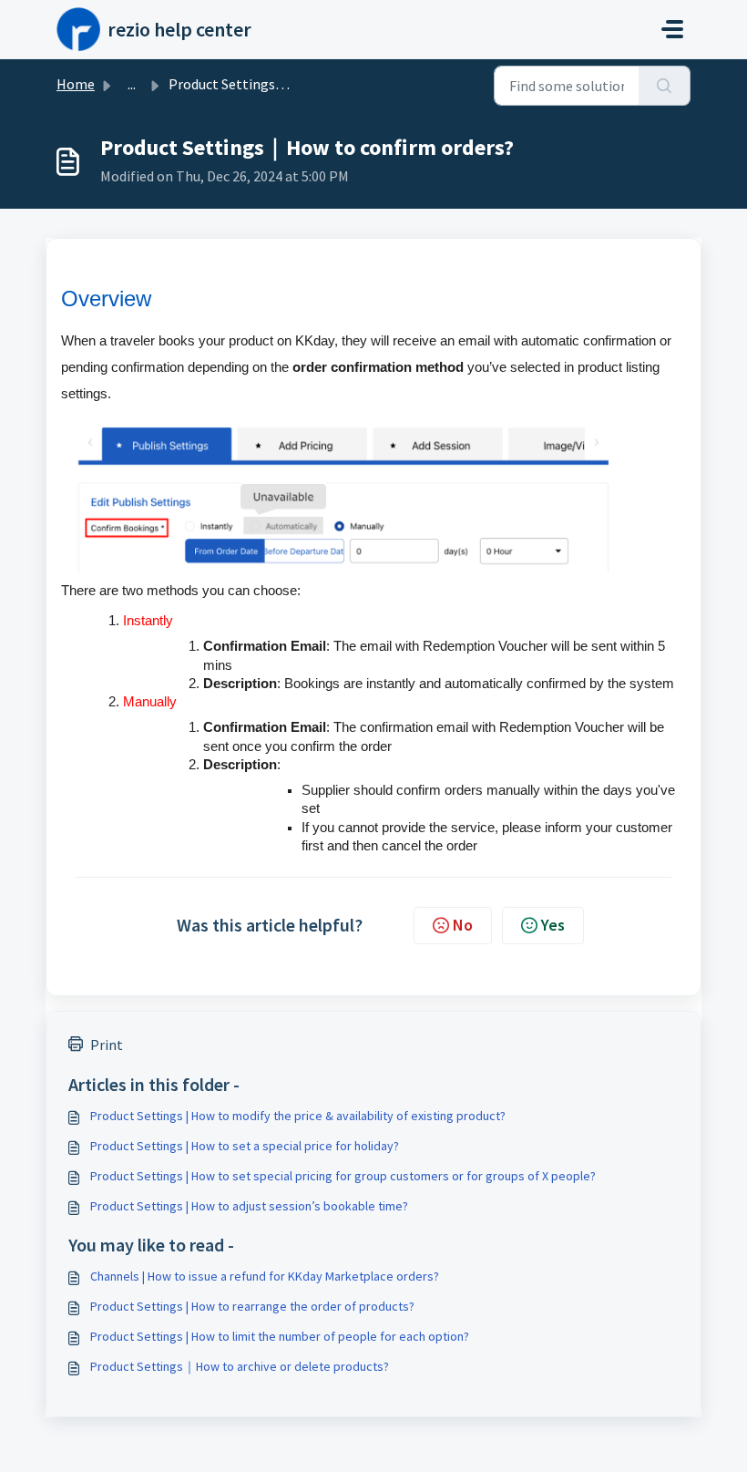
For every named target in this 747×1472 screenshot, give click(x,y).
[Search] (665, 86)
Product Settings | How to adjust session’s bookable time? (249, 1206)
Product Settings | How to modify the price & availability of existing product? (298, 1115)
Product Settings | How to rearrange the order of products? (252, 1306)
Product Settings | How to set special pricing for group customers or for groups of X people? (343, 1176)
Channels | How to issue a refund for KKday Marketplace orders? (264, 1276)
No (463, 924)
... (132, 84)
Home (75, 84)
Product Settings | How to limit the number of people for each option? (279, 1336)
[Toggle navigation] (672, 29)
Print (106, 1044)
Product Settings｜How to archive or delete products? (239, 1366)
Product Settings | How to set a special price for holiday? (244, 1145)
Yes (553, 924)
